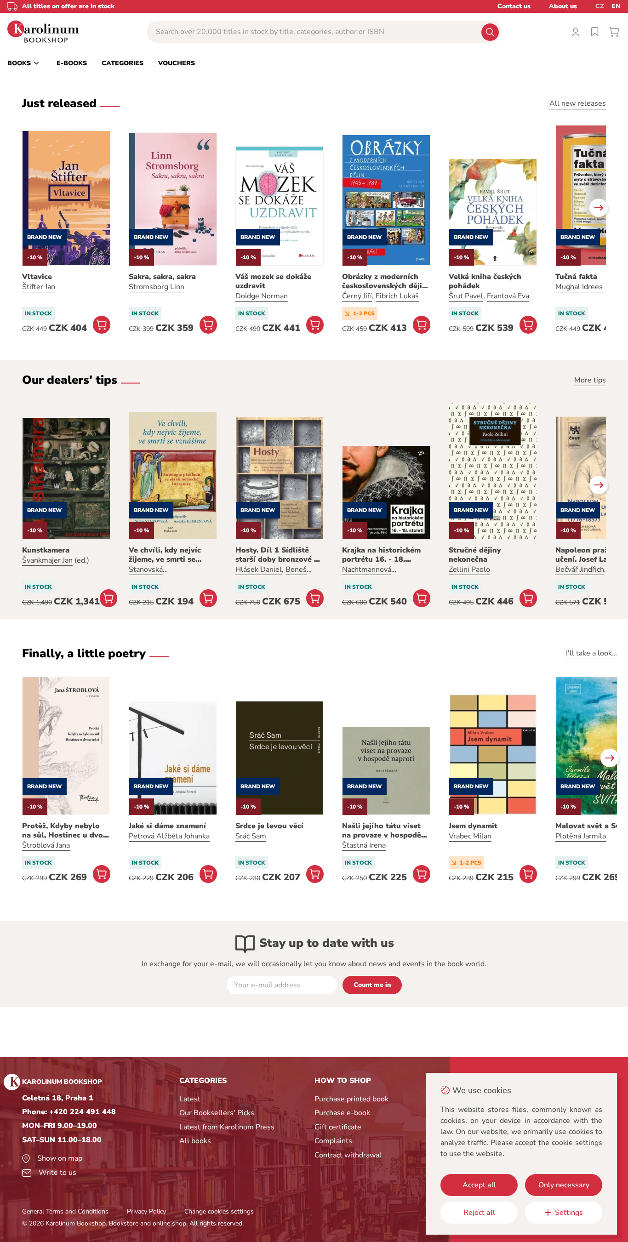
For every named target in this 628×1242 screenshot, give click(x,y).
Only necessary (563, 1185)
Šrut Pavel (466, 296)
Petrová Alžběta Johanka (169, 836)
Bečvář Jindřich (579, 569)
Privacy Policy (146, 1211)
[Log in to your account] (575, 31)
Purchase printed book (351, 1099)
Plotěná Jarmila (580, 836)
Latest (189, 1099)
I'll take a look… (591, 653)
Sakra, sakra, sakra (162, 276)
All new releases (577, 103)
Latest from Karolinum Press (226, 1127)
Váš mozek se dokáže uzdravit (273, 281)
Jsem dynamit (473, 826)
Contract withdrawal (348, 1155)
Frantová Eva (508, 296)
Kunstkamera (45, 550)
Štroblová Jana (46, 845)
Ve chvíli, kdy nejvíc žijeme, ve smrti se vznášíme (165, 555)
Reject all (479, 1213)
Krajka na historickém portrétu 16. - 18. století (381, 555)
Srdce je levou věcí (269, 826)
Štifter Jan (38, 287)
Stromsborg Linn (156, 287)
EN (616, 6)
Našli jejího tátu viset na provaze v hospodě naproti (381, 830)
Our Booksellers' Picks (216, 1113)
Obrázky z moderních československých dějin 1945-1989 (384, 281)
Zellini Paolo (469, 569)
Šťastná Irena (364, 845)
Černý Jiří (357, 296)
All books (195, 1141)
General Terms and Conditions (65, 1211)
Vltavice (37, 276)
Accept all (479, 1185)
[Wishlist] (595, 31)
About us (563, 6)
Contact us (514, 6)
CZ (599, 6)
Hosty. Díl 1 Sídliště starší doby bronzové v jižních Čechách (276, 555)
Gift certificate (337, 1127)
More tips (590, 380)
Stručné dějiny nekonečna (475, 555)
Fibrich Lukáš (397, 296)
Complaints (333, 1141)
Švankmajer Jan (47, 560)
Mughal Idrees (579, 287)
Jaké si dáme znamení (167, 826)
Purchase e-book (342, 1113)
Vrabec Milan (470, 836)
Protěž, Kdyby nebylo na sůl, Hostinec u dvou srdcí (65, 830)
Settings (569, 1213)
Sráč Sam (250, 836)
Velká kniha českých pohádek (485, 281)
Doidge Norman (261, 296)
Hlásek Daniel (258, 569)
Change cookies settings (219, 1211)
